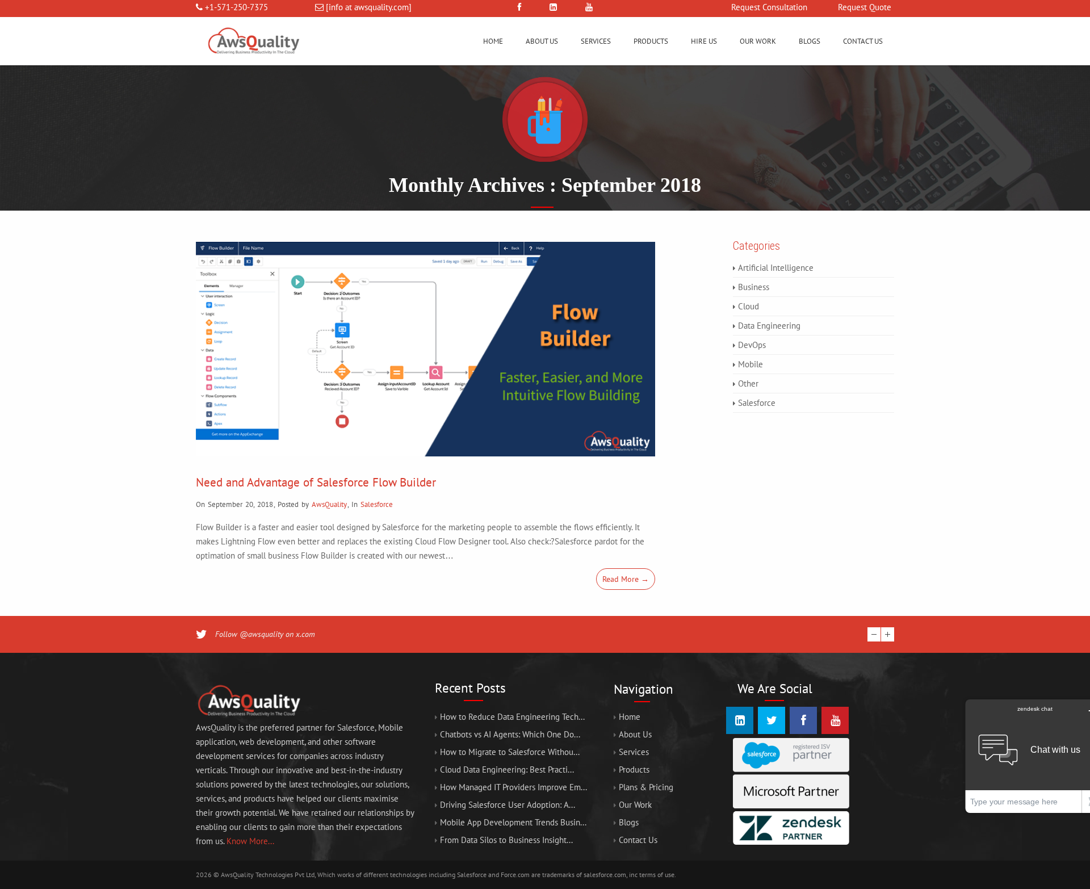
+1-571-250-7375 (236, 7)
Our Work (758, 41)
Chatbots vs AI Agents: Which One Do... (510, 734)
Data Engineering (769, 325)
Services (596, 41)
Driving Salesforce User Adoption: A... (507, 804)
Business (753, 287)
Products (651, 41)
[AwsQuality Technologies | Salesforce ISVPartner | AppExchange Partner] (252, 62)
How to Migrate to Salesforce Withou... (510, 752)
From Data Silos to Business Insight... (506, 840)
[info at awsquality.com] (369, 7)
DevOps (752, 344)
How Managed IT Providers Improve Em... (513, 787)
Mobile (750, 364)
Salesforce (376, 504)
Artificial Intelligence (776, 267)
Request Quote (864, 7)
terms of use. (657, 874)
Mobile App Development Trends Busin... (513, 822)
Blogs (809, 41)
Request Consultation (769, 7)
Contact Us (863, 41)
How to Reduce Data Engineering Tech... (512, 716)
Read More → (625, 579)
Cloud (748, 306)
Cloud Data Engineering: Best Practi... (507, 769)
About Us (542, 41)
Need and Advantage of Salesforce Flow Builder (316, 482)
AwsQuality (329, 504)
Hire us (704, 41)
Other (748, 383)
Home (493, 41)
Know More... (250, 841)
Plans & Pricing (646, 787)
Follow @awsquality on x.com (265, 634)
